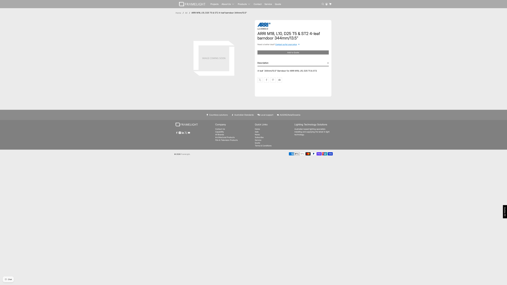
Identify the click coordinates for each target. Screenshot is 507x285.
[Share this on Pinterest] (273, 79)
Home (178, 13)
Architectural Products (225, 137)
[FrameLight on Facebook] (177, 133)
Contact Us (220, 129)
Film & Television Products (226, 140)
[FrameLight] (192, 4)
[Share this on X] (259, 79)
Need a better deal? (278, 44)
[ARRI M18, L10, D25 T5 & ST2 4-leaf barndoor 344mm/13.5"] (214, 58)
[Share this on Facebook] (266, 79)
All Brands (219, 134)
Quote (278, 4)
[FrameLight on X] (186, 133)
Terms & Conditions (263, 145)
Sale (257, 132)
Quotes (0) (505, 211)
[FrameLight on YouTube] (189, 133)
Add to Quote (293, 52)
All (186, 13)
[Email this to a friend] (279, 79)
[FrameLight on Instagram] (180, 133)
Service (268, 4)
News (257, 134)
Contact (258, 4)
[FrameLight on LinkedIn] (183, 133)
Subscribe (259, 137)
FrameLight (185, 154)
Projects (214, 4)
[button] (293, 63)
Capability (219, 132)
